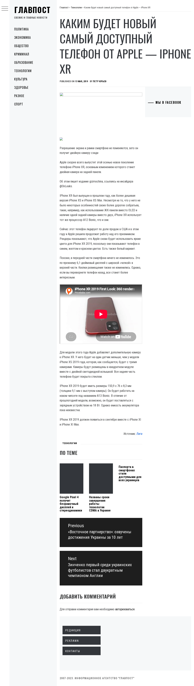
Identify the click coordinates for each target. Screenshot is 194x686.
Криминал (21, 54)
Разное (19, 96)
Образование (23, 62)
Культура (20, 79)
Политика (21, 29)
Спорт (18, 104)
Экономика (22, 37)
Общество (21, 46)
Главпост (32, 9)
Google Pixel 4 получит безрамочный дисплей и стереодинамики (71, 503)
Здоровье (21, 87)
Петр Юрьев (99, 81)
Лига (139, 434)
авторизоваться (125, 609)
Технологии (23, 71)
